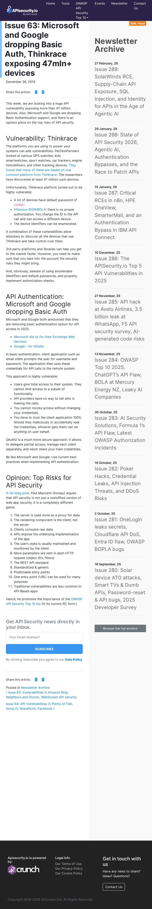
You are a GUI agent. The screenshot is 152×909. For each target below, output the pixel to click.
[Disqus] (44, 769)
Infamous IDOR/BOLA (30, 209)
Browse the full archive (120, 628)
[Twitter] (43, 92)
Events (100, 3)
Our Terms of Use (68, 864)
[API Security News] (21, 10)
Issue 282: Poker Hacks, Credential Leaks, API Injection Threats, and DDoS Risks (118, 483)
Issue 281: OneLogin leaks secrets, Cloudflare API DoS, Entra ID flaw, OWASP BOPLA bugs (120, 534)
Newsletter (119, 3)
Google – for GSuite (29, 346)
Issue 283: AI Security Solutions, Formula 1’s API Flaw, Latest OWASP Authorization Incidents (120, 433)
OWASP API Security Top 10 (82, 10)
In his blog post (17, 493)
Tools (65, 3)
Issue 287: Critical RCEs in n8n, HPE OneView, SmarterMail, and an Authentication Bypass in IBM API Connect (118, 215)
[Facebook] (36, 92)
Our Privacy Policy (69, 868)
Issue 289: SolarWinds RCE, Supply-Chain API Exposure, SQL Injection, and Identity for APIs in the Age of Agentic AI (120, 91)
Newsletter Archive (35, 688)
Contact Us (140, 5)
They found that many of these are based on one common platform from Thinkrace (41, 170)
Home (50, 3)
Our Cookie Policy (68, 873)
